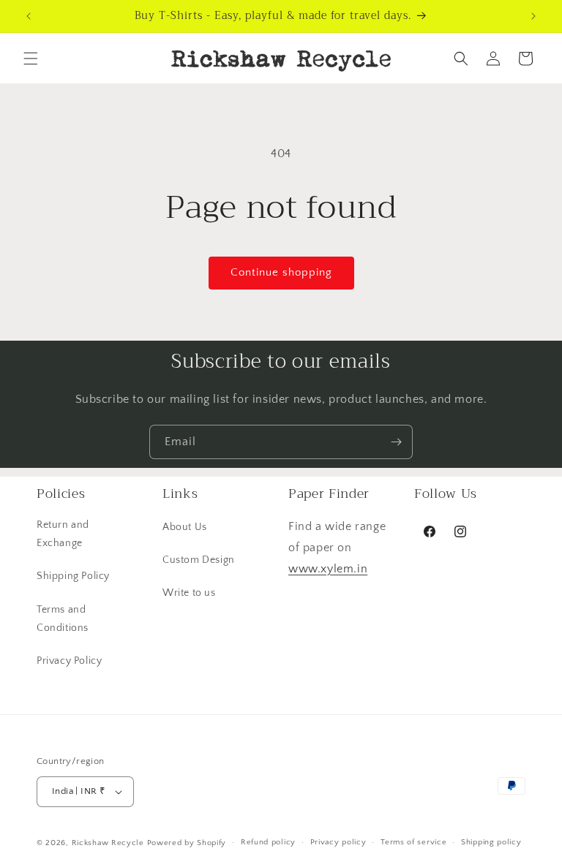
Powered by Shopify (187, 843)
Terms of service (413, 842)
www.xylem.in (327, 568)
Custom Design (198, 560)
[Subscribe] (396, 442)
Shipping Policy (73, 576)
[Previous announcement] (28, 16)
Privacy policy (338, 842)
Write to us (189, 593)
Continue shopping (281, 272)
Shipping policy (491, 842)
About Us (184, 527)
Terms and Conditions (63, 619)
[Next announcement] (533, 16)
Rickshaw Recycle (108, 843)
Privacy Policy (69, 661)
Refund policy (268, 842)
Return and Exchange (63, 534)
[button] (31, 58)
